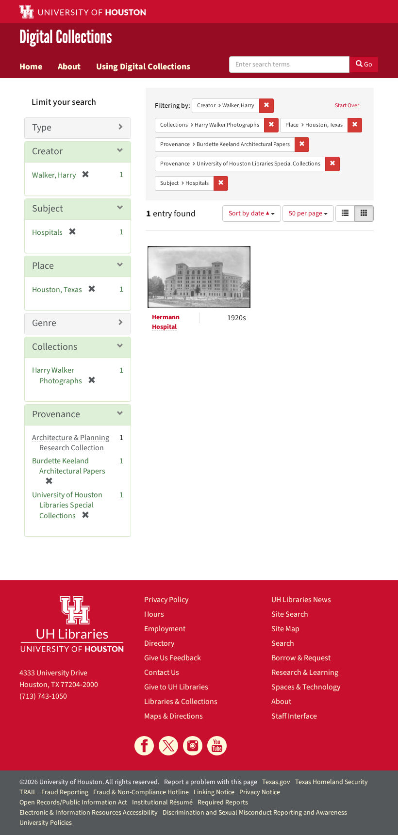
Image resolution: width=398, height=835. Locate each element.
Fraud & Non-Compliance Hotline (141, 792)
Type (41, 127)
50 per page (306, 213)
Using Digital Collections (143, 66)
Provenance (56, 414)
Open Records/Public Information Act (73, 802)
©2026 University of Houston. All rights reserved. (89, 782)
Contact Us (161, 672)
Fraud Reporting (64, 792)
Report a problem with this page (210, 782)
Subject (47, 208)
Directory (159, 643)
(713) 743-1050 (43, 696)
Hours (154, 614)
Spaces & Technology (305, 687)
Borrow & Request (301, 658)
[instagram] (192, 745)
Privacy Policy (166, 599)
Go (367, 64)
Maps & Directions (173, 716)
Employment (164, 628)
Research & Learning (304, 672)
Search (282, 643)
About (69, 66)
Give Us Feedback (172, 658)
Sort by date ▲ (250, 213)
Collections (54, 347)
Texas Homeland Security (331, 782)
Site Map (285, 628)
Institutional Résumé (162, 802)
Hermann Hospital (166, 322)
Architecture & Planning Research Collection (70, 442)
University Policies (45, 823)
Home (30, 66)
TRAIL (27, 792)
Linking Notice (214, 792)
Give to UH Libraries (176, 687)
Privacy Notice (259, 792)
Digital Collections (65, 37)
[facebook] (144, 745)
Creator (47, 151)
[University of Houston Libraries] (72, 624)
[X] (168, 745)
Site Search (289, 614)
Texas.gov (276, 782)
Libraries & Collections (180, 701)
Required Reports (223, 802)
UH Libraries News (301, 599)
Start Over (347, 105)
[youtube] (217, 745)
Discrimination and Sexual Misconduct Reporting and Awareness (255, 813)
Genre (44, 323)
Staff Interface (294, 716)
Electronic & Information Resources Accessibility (88, 813)
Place (43, 266)
